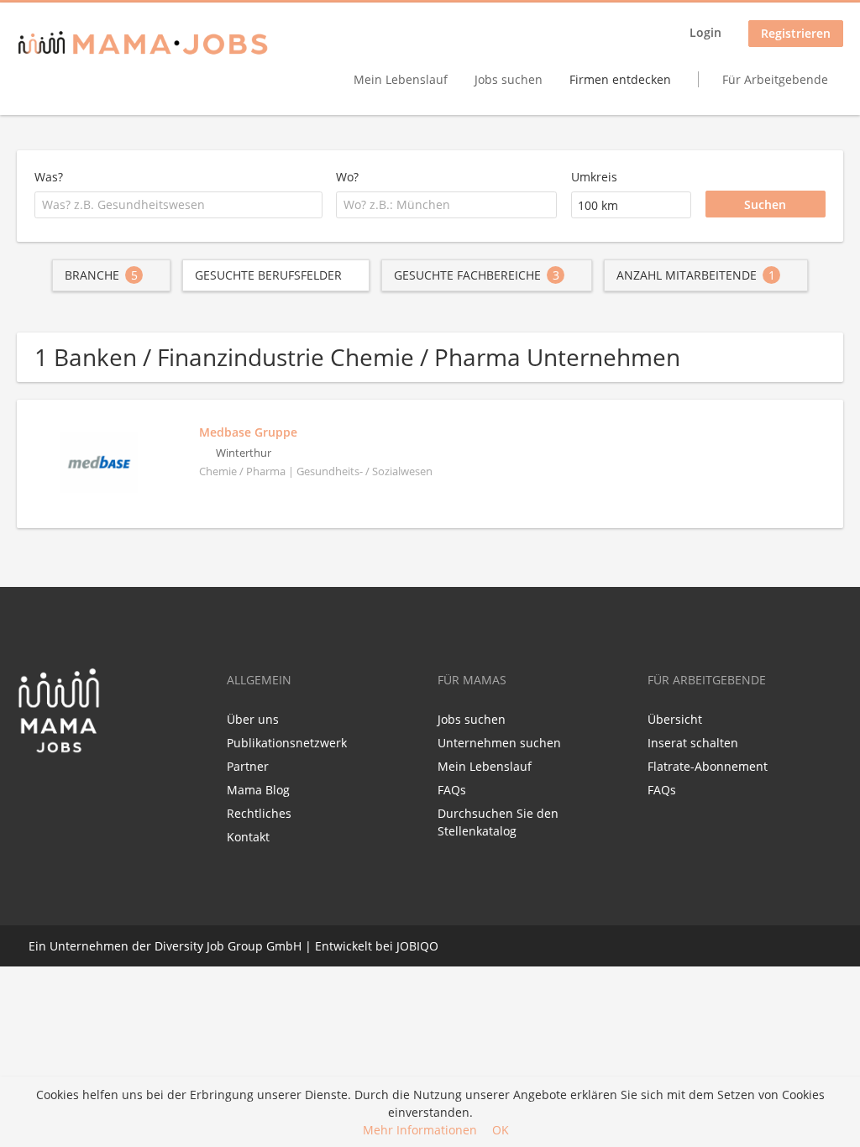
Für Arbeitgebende (775, 79)
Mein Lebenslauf (401, 79)
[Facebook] (29, 789)
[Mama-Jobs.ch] (143, 44)
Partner (248, 766)
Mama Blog (258, 790)
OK (500, 1130)
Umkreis (594, 177)
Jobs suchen (509, 79)
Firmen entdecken (620, 79)
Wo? (347, 177)
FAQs (452, 790)
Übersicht (675, 719)
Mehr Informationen (420, 1130)
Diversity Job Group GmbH (228, 946)
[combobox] (178, 204)
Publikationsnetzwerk (287, 743)
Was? (48, 177)
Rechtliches (259, 813)
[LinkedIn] (60, 789)
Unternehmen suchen (499, 743)
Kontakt (248, 837)
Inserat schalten (693, 743)
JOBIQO (417, 946)
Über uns (253, 719)
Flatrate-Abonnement (708, 766)
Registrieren (796, 33)
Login (705, 32)
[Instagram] (85, 789)
